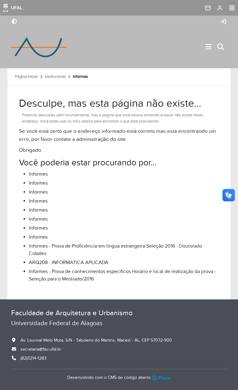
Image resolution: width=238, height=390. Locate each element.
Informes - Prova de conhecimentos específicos (80, 271)
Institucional (55, 76)
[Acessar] (223, 22)
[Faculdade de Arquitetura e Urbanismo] (39, 47)
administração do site (101, 139)
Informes (38, 174)
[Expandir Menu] (208, 47)
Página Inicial (26, 76)
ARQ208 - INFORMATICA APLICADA (68, 262)
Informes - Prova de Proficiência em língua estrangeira (87, 246)
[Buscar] (221, 47)
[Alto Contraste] (14, 22)
